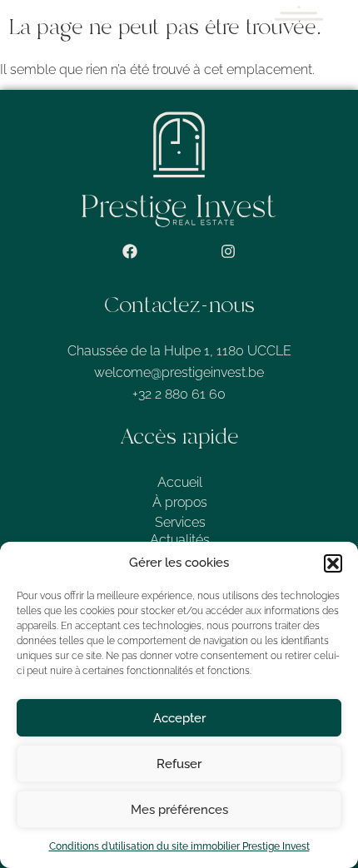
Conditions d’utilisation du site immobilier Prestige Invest (179, 846)
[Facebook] (129, 251)
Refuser (179, 763)
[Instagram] (228, 251)
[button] (333, 563)
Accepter (179, 718)
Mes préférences (179, 809)
